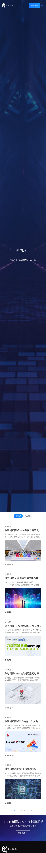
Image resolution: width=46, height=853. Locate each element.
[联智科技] (7, 5)
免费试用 (34, 5)
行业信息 (28, 516)
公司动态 (18, 516)
